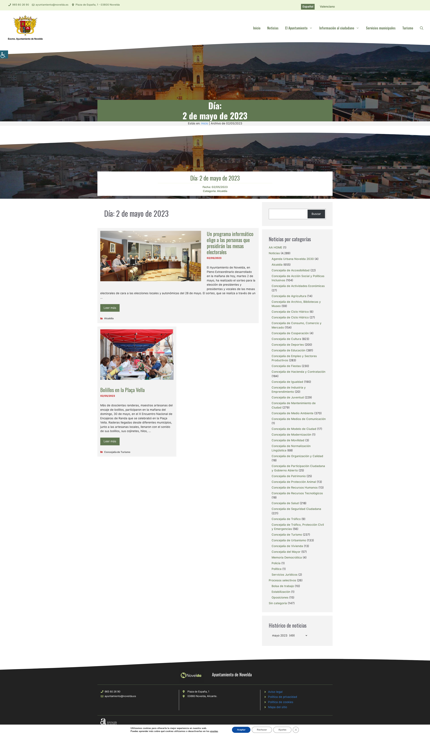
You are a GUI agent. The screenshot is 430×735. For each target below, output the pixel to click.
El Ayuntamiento (296, 27)
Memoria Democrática (287, 557)
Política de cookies (280, 702)
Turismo (407, 27)
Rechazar (262, 729)
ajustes (214, 731)
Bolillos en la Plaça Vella (122, 390)
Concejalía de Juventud (288, 397)
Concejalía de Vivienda (287, 546)
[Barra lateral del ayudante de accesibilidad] (4, 54)
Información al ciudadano (336, 27)
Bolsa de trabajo (283, 586)
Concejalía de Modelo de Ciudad (294, 429)
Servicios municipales (381, 27)
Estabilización (281, 591)
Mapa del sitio (277, 707)
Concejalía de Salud (285, 503)
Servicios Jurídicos (284, 574)
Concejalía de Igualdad (287, 381)
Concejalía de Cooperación (290, 333)
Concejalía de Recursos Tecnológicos (297, 493)
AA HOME (275, 247)
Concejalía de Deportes (288, 344)
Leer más (110, 308)
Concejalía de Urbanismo (289, 540)
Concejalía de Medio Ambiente (292, 413)
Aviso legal (275, 691)
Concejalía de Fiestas (286, 366)
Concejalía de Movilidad (288, 440)
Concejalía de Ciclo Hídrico (290, 311)
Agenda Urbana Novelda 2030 (293, 259)
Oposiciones (280, 597)
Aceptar (241, 729)
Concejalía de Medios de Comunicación (299, 419)
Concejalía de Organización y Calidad (297, 456)
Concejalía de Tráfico (286, 519)
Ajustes (282, 729)
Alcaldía (222, 191)
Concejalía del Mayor (286, 551)
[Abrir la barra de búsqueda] (422, 28)
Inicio (257, 27)
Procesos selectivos (282, 580)
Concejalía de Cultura (286, 339)
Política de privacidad (282, 697)
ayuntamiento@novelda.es (52, 4)
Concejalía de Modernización (291, 434)
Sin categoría (278, 603)
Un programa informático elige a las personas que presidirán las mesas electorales (230, 243)
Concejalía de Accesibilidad (291, 270)
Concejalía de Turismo (117, 452)
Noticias (272, 27)
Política (277, 569)
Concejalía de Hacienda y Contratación (298, 371)
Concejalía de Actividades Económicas (298, 286)
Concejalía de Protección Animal (294, 481)
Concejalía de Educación (288, 350)
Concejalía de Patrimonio (289, 476)
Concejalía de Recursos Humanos (295, 487)
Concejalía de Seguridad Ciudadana (296, 509)
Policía (276, 563)
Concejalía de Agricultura (289, 296)
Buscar (316, 214)
